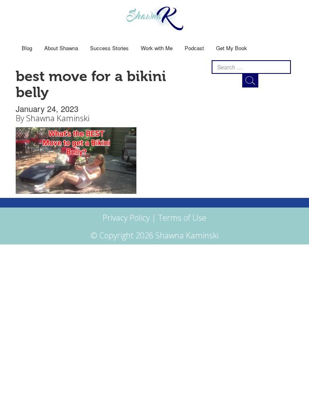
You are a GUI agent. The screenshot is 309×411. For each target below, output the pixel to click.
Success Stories (109, 48)
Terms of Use (182, 217)
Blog (27, 48)
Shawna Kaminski (57, 118)
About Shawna (61, 48)
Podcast (194, 48)
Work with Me (157, 48)
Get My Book (231, 48)
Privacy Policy (126, 217)
